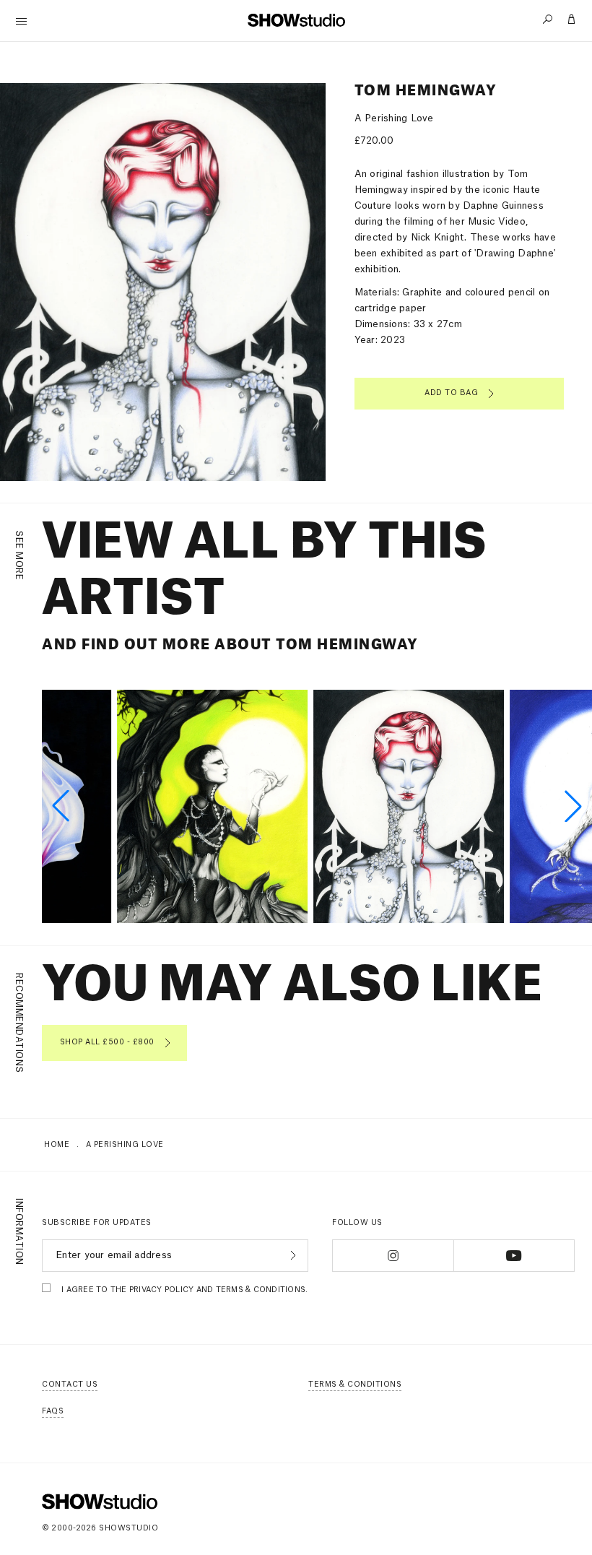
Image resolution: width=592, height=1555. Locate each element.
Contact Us (69, 1384)
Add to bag (451, 393)
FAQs (53, 1411)
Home (56, 1144)
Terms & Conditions (354, 1384)
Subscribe (291, 1255)
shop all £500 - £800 (107, 1042)
